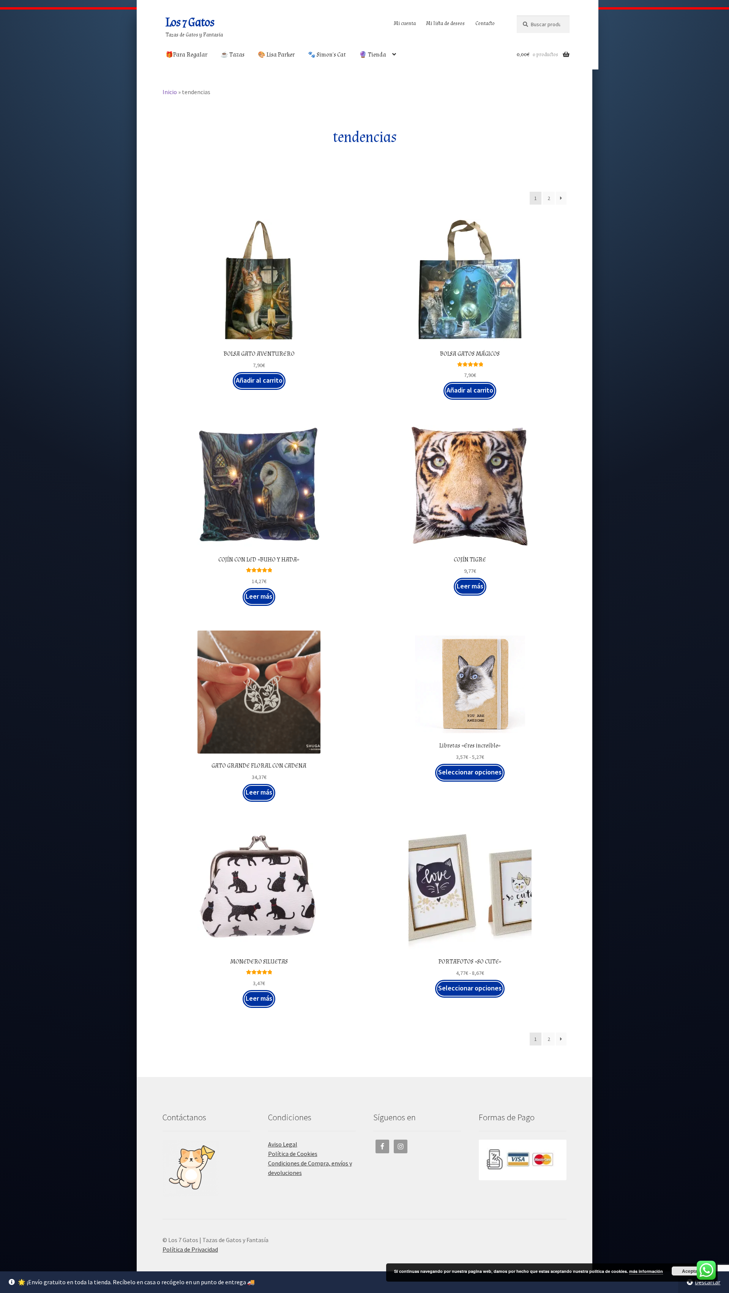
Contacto (485, 23)
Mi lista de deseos (445, 23)
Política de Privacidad (190, 1249)
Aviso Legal (282, 1144)
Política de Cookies (292, 1153)
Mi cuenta (405, 23)
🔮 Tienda (372, 55)
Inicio (170, 92)
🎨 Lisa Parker (276, 55)
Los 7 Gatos (190, 22)
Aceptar (690, 1271)
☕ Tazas (233, 55)
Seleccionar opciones (470, 772)
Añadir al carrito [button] (259, 380)
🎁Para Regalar (186, 55)
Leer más (259, 596)
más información (646, 1271)
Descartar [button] (707, 1282)
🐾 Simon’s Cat (327, 55)
